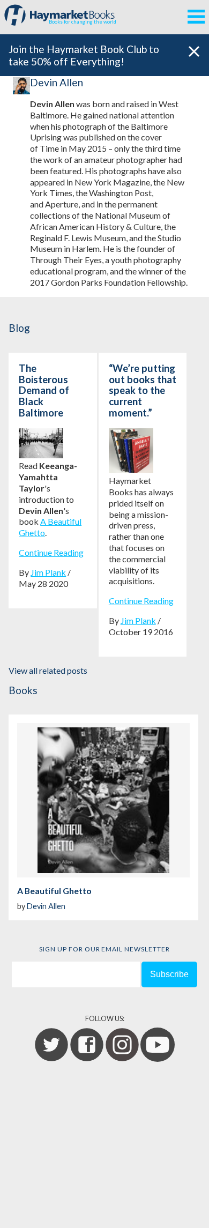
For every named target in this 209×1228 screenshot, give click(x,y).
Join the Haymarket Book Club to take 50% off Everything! (84, 55)
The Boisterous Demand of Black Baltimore (44, 390)
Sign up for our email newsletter (104, 949)
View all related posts (48, 670)
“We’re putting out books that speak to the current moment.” (142, 390)
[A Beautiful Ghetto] (103, 800)
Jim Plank (48, 572)
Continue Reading (51, 552)
